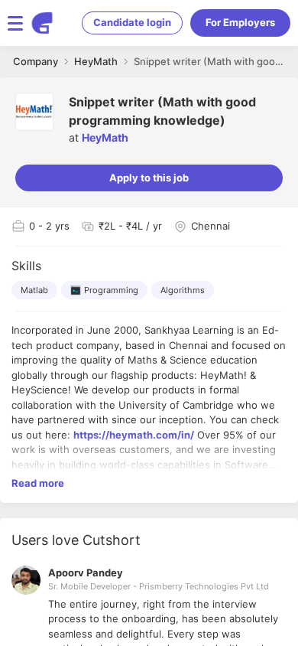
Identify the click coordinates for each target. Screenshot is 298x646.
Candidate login (132, 22)
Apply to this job (149, 177)
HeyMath (105, 137)
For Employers (240, 22)
